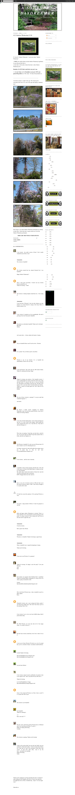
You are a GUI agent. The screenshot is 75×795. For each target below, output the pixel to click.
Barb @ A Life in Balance (22, 612)
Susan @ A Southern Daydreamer (52, 127)
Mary (18, 291)
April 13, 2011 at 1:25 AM (31, 457)
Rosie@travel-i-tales (21, 590)
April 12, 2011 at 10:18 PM (31, 377)
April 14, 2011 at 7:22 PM (26, 709)
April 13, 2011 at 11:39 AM (32, 590)
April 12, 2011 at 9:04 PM (25, 333)
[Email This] (14, 239)
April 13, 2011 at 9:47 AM (24, 562)
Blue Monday (48, 161)
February (50, 277)
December (50, 246)
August (50, 255)
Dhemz (18, 333)
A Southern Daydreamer (38, 10)
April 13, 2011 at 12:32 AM (37, 442)
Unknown (19, 641)
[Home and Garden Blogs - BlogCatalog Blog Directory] (54, 322)
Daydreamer (48, 167)
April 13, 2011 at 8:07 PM (24, 621)
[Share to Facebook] (18, 239)
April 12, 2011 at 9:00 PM (30, 322)
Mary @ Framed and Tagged (23, 268)
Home (28, 784)
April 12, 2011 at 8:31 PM (25, 312)
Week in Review (49, 183)
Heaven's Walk (20, 395)
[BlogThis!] (15, 239)
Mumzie (19, 407)
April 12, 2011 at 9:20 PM (25, 341)
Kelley (18, 511)
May (49, 262)
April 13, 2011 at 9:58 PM (27, 641)
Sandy (18, 743)
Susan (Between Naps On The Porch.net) (26, 689)
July (49, 257)
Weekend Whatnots (50, 185)
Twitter (47, 182)
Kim (18, 562)
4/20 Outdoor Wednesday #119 (54, 268)
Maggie (18, 465)
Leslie (18, 492)
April (49, 264)
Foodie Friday (48, 171)
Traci (18, 349)
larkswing (19, 250)
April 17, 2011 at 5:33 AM (30, 735)
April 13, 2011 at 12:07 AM (26, 418)
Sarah (18, 280)
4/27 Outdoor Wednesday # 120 (54, 266)
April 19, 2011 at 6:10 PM (25, 743)
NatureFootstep (20, 501)
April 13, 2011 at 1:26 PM (34, 612)
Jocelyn (18, 575)
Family (47, 169)
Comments (49, 38)
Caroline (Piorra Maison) (22, 722)
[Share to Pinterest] (19, 239)
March (49, 274)
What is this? (50, 304)
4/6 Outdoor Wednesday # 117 (54, 272)
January (50, 279)
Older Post (41, 784)
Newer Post (15, 784)
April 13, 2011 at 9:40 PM (24, 631)
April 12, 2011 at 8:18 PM (25, 291)
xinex (18, 341)
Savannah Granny (21, 367)
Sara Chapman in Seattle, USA (24, 431)
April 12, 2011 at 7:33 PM (27, 250)
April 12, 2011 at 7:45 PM (35, 268)
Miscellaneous (49, 172)
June (49, 259)
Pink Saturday (48, 176)
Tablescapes (48, 178)
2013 (48, 240)
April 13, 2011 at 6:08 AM (29, 501)
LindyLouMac (20, 601)
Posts (48, 35)
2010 (48, 281)
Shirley (18, 312)
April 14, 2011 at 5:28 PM (25, 700)
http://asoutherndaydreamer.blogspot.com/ (34, 63)
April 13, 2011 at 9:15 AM (28, 543)
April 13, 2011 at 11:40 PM (32, 650)
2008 (48, 286)
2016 (48, 234)
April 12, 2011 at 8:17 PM (25, 280)
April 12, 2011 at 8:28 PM (28, 301)
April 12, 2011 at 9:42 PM (30, 367)
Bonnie (18, 554)
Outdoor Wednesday (23, 241)
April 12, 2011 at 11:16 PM (29, 395)
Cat (17, 622)
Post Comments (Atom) (24, 787)
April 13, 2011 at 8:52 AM (28, 534)
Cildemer (19, 709)
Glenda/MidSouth (21, 377)
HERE (20, 59)
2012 (48, 242)
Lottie (18, 700)
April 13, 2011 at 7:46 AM (28, 523)
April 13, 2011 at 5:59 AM (25, 492)
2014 (48, 238)
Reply (18, 255)
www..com (50, 291)
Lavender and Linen (21, 358)
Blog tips (47, 160)
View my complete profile (52, 129)
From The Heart (20, 322)
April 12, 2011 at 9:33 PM (31, 358)
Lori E (18, 418)
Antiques (47, 156)
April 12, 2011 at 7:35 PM (28, 259)
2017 (48, 232)
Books (47, 163)
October (50, 251)
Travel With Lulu (21, 735)
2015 (48, 236)
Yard (47, 187)
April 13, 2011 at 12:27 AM (37, 431)
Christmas (48, 165)
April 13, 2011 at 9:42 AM (26, 554)
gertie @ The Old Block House (24, 442)
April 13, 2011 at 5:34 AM (31, 481)
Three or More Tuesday (50, 180)
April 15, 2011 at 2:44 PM (34, 722)
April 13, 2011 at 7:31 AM (25, 511)
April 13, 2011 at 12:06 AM (27, 407)
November (50, 249)
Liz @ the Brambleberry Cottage (24, 671)
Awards (47, 158)
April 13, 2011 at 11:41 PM (32, 663)
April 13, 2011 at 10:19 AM (26, 574)
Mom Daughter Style (21, 651)
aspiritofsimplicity (21, 481)
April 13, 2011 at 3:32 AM (26, 465)
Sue (17, 631)
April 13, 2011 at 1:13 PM (29, 601)
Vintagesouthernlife (21, 457)
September (50, 253)
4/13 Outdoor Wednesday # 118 (54, 270)
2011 (48, 244)
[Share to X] (17, 239)
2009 (48, 284)
